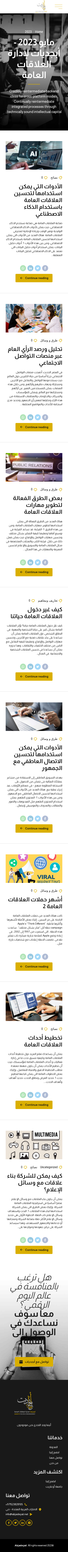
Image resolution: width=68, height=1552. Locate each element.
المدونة (53, 1447)
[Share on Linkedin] (30, 268)
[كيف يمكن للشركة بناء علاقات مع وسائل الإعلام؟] (34, 1145)
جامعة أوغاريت (54, 1486)
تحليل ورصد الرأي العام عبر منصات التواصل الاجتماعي (35, 356)
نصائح (54, 177)
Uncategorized (49, 1167)
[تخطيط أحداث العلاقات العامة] (34, 1006)
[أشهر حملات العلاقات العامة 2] (34, 868)
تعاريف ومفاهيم (48, 600)
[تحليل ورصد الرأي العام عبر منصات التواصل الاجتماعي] (34, 318)
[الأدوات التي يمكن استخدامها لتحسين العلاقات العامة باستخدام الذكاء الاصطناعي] (34, 155)
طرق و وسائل (49, 340)
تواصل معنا (55, 1457)
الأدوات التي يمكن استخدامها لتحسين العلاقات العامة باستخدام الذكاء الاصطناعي (38, 200)
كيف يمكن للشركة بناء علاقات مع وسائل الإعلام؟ (34, 1183)
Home (39, 32)
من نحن (53, 1463)
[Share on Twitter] (38, 268)
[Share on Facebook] (45, 268)
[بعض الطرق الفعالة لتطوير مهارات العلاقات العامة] (34, 467)
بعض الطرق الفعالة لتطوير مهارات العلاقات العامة (37, 505)
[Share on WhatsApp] (23, 268)
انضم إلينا (54, 1452)
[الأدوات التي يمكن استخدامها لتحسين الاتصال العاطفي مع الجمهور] (34, 716)
